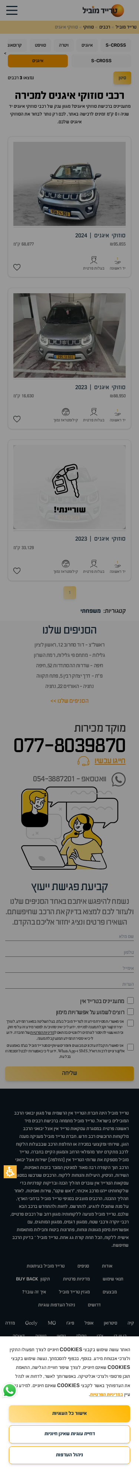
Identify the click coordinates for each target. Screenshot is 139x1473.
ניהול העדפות (69, 1455)
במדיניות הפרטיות (106, 1394)
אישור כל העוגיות (69, 1413)
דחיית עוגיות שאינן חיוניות (69, 1434)
